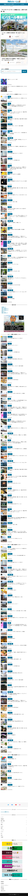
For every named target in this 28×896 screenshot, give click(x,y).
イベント (2, 829)
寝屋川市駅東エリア (5, 309)
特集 (1, 824)
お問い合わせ (3, 890)
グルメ (2, 822)
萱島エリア (3, 311)
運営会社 (2, 887)
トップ (2, 817)
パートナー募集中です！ (5, 811)
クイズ (2, 831)
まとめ (2, 826)
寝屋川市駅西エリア (5, 308)
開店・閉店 (3, 820)
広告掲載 (2, 888)
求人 (1, 833)
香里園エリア (4, 307)
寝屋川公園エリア (5, 312)
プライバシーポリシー (4, 885)
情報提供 (2, 818)
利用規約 (2, 883)
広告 (1, 835)
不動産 (2, 837)
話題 (1, 828)
